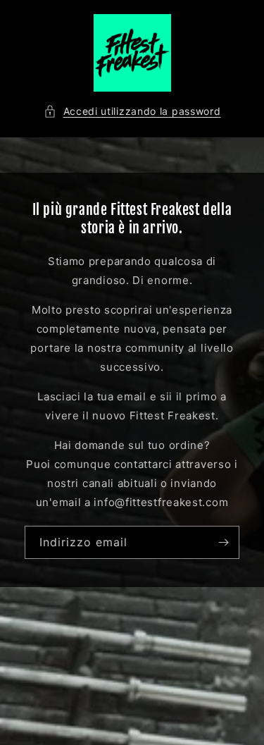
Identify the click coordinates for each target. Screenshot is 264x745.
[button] (132, 111)
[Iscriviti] (223, 542)
